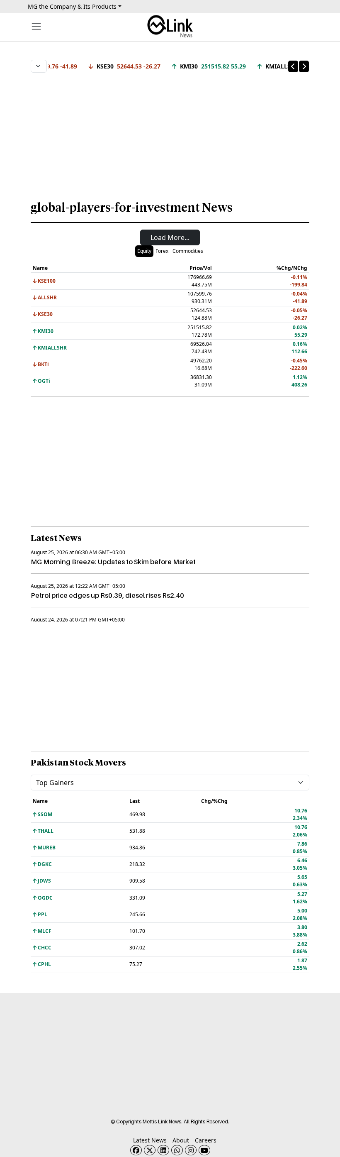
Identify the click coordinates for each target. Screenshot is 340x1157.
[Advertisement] (170, 132)
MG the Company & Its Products (72, 6)
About (180, 1140)
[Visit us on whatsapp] (177, 1150)
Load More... (170, 237)
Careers (205, 1140)
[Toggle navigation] (36, 26)
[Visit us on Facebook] (136, 1150)
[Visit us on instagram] (191, 1150)
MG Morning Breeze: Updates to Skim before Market (113, 562)
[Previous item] (293, 66)
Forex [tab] (161, 250)
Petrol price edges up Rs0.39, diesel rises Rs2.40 (107, 595)
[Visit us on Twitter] (149, 1150)
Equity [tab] (144, 250)
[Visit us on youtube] (204, 1150)
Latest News (150, 1140)
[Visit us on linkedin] (163, 1150)
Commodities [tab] (187, 250)
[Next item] (304, 66)
